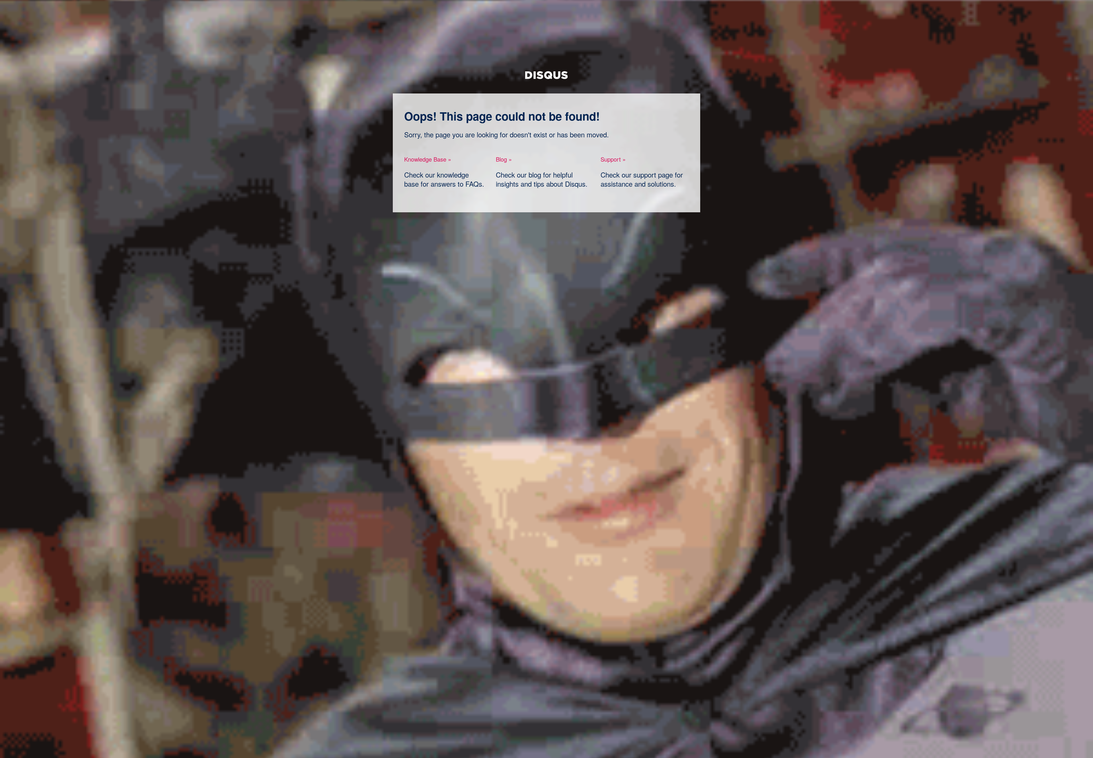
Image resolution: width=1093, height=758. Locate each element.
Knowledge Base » (427, 159)
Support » (613, 159)
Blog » (504, 159)
